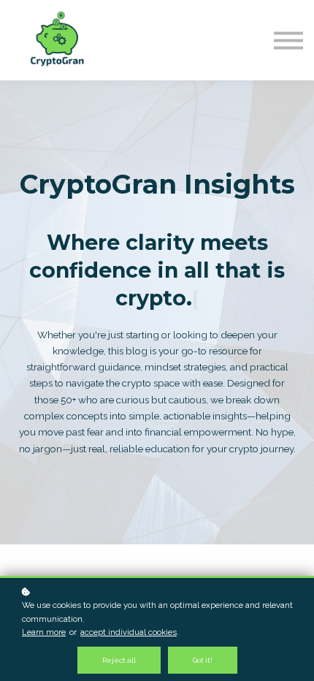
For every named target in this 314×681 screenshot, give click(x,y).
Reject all (119, 660)
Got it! (202, 660)
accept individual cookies (128, 632)
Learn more (44, 632)
